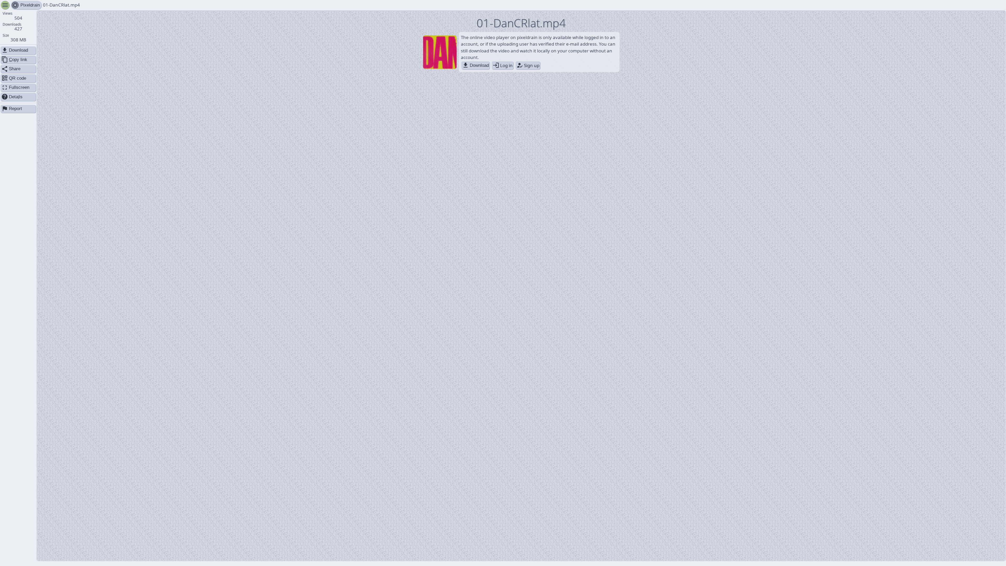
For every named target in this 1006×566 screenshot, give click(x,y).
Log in (503, 65)
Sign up (527, 65)
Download (475, 65)
